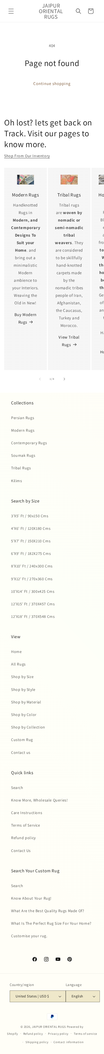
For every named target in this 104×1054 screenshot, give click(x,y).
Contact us (21, 752)
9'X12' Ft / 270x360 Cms (32, 578)
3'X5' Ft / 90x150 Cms (30, 515)
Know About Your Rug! (31, 898)
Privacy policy (58, 1034)
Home (16, 651)
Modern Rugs (23, 430)
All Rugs (18, 664)
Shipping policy (37, 1042)
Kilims (16, 480)
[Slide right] (64, 379)
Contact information (68, 1042)
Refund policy (23, 837)
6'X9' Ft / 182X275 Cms (31, 553)
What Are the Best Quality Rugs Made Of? (47, 910)
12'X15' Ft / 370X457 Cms (33, 603)
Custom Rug (22, 739)
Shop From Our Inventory (27, 155)
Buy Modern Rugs (25, 318)
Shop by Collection (28, 727)
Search (17, 787)
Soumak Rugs (23, 455)
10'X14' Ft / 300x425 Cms (32, 591)
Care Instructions (26, 812)
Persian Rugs (22, 417)
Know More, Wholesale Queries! (39, 800)
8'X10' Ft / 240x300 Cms (32, 566)
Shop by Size (22, 676)
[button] (11, 11)
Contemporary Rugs (29, 442)
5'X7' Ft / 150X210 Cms (30, 540)
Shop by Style (23, 689)
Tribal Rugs (21, 467)
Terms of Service (25, 825)
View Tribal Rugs (69, 340)
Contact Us (21, 850)
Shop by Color (24, 714)
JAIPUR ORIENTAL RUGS (49, 1027)
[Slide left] (40, 379)
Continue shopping (52, 83)
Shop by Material (26, 702)
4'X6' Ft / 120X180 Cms (30, 528)
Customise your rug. (29, 935)
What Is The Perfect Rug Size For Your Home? (51, 923)
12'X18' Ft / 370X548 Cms (33, 616)
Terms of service (85, 1034)
